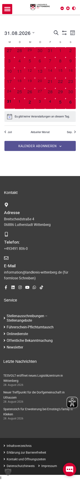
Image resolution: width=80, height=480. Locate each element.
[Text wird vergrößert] (68, 8)
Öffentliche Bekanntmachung (30, 340)
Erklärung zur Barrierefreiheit (26, 452)
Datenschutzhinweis (21, 466)
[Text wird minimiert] (62, 8)
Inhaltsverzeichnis (19, 446)
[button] (7, 9)
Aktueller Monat (40, 132)
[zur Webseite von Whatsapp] (34, 287)
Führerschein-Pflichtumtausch (30, 327)
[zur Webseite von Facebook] (6, 287)
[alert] (40, 116)
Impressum (49, 466)
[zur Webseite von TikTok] (41, 287)
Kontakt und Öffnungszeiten (26, 459)
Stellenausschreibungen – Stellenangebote (27, 318)
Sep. (69, 132)
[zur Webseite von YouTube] (27, 287)
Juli (10, 132)
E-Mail (10, 265)
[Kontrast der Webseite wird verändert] (74, 8)
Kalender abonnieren (37, 146)
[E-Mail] (6, 258)
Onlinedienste (17, 333)
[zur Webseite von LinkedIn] (13, 287)
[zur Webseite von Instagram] (20, 287)
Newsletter (15, 347)
